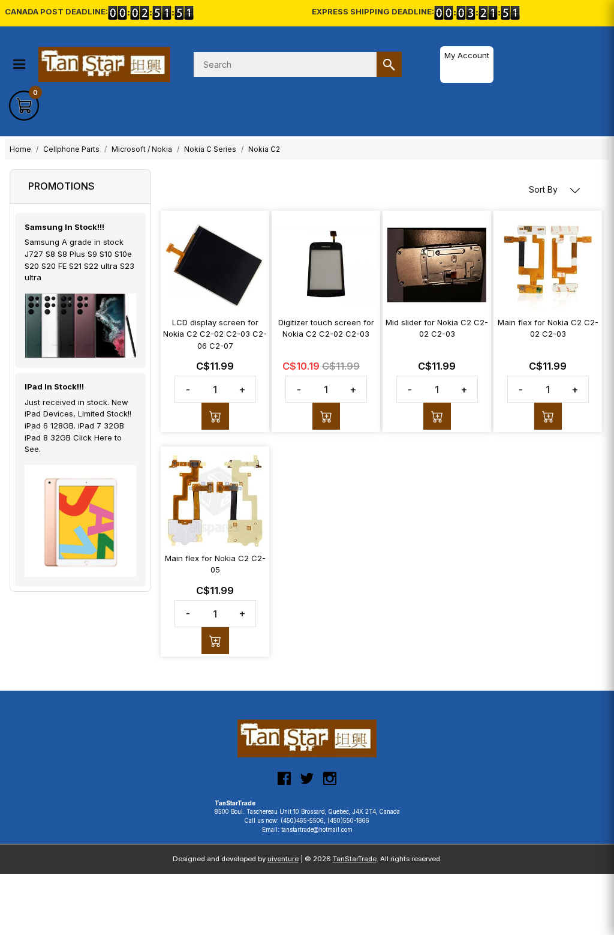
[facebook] (284, 783)
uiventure (283, 859)
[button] (19, 64)
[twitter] (307, 783)
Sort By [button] (544, 189)
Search (389, 64)
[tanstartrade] (107, 64)
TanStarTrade (355, 859)
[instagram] (329, 783)
